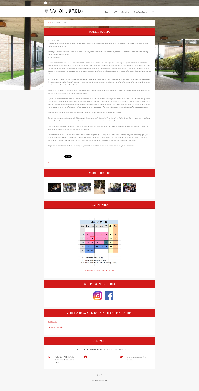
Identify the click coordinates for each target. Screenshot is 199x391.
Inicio (107, 12)
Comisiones (125, 12)
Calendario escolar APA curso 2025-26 (99, 270)
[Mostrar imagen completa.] (54, 187)
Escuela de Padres (140, 12)
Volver (50, 162)
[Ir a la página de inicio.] (63, 12)
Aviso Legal (52, 321)
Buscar (45, 3)
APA (115, 12)
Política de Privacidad (55, 327)
